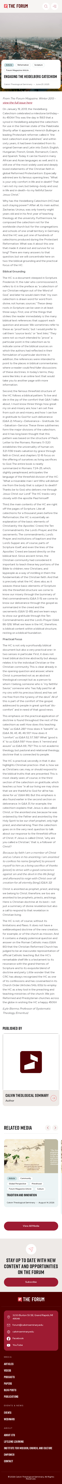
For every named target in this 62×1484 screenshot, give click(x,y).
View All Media (31, 1226)
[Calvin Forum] (16, 6)
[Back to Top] (56, 1478)
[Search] (46, 6)
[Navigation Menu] (54, 6)
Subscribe (31, 1282)
